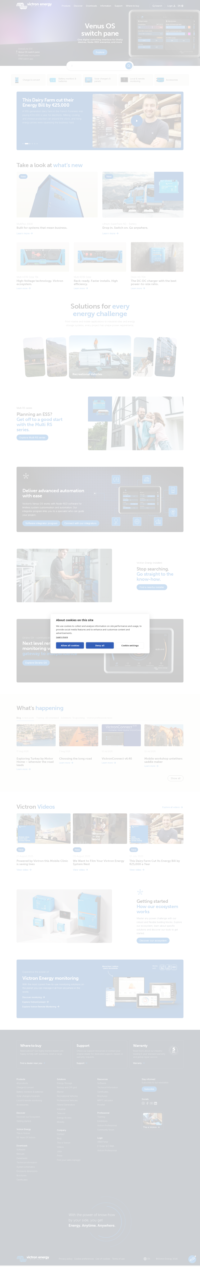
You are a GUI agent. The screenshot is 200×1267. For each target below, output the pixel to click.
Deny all (99, 645)
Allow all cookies (70, 645)
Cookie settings (130, 645)
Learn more (62, 636)
